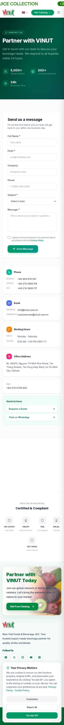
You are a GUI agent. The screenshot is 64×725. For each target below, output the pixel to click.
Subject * (13, 195)
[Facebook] (5, 657)
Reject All (32, 707)
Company (13, 165)
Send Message (25, 249)
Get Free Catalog (20, 606)
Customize (32, 699)
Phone (11, 180)
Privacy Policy (37, 240)
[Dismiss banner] (60, 3)
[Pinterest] (39, 657)
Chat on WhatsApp (19, 417)
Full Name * (14, 136)
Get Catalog (41, 12)
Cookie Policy (22, 690)
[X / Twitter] (14, 657)
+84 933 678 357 (27, 279)
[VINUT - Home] (8, 12)
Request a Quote (18, 408)
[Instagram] (22, 657)
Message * (14, 209)
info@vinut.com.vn (28, 310)
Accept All (32, 715)
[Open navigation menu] (59, 12)
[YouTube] (31, 657)
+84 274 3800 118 (27, 283)
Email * (11, 150)
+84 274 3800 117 (27, 288)
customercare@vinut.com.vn (33, 314)
